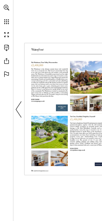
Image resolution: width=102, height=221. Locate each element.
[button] (6, 7)
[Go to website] (37, 101)
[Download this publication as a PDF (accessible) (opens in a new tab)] (6, 47)
